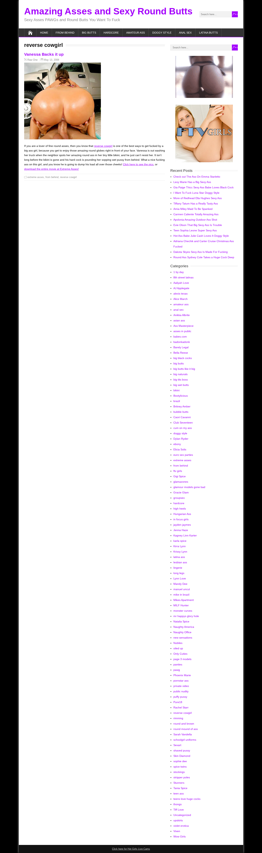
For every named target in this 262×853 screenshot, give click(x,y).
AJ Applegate (181, 288)
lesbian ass (180, 562)
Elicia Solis (179, 449)
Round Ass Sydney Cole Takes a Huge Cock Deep (203, 257)
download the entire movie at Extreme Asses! (51, 168)
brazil (176, 401)
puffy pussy (180, 696)
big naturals (180, 374)
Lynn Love (179, 578)
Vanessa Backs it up (44, 54)
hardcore (111, 32)
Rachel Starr (181, 707)
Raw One (32, 60)
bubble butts (180, 411)
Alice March (180, 298)
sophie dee (180, 761)
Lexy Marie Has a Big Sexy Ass (192, 182)
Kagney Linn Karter (185, 535)
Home (44, 32)
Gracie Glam (181, 492)
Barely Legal (181, 347)
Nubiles (177, 643)
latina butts (208, 32)
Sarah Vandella (182, 734)
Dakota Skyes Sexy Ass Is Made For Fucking (200, 251)
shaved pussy (181, 750)
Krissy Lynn (180, 551)
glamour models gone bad (189, 487)
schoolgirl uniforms (184, 739)
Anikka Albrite (181, 315)
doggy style (161, 32)
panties (177, 664)
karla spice (179, 540)
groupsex (179, 497)
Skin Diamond (181, 755)
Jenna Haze (180, 530)
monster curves (182, 610)
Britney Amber (181, 406)
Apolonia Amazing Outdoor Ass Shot (195, 219)
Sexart (177, 745)
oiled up (178, 648)
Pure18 (177, 702)
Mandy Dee (180, 583)
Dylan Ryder (180, 438)
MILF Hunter (181, 605)
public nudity (181, 691)
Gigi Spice (179, 476)
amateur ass (135, 32)
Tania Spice (180, 788)
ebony (177, 444)
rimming (178, 718)
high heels (179, 508)
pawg (176, 669)
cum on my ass (182, 427)
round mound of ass (185, 729)
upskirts (178, 820)
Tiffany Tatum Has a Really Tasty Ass (195, 203)
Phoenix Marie (182, 675)
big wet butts (181, 384)
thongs (177, 804)
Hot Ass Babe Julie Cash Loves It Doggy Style (201, 235)
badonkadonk (181, 341)
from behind (65, 32)
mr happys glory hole (186, 616)
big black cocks (182, 358)
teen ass (178, 793)
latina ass (179, 556)
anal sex (185, 32)
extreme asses (35, 177)
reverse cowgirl (103, 145)
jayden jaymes (182, 524)
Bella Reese (180, 352)
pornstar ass (181, 680)
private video (181, 686)
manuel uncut (181, 589)
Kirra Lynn (179, 546)
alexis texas (180, 293)
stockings (179, 772)
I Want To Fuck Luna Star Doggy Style (196, 192)
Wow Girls (179, 836)
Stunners (178, 782)
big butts (89, 32)
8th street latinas (183, 277)
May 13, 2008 (51, 59)
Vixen (176, 831)
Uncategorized (182, 815)
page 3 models (182, 659)
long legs (178, 573)
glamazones (180, 481)
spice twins (180, 766)
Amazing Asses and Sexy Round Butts (108, 11)
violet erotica (181, 825)
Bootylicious (180, 395)
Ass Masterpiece (183, 325)
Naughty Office (182, 632)
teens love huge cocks (186, 798)
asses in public (182, 331)
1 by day (178, 272)
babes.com (180, 336)
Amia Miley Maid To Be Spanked (193, 208)
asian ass (179, 320)
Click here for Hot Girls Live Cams (131, 848)
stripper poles (181, 777)
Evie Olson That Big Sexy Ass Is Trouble (197, 225)
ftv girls (177, 470)
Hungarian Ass (182, 513)
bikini (176, 390)
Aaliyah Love (181, 282)
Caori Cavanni (182, 417)
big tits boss (180, 379)
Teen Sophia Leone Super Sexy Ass (195, 230)
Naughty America (183, 626)
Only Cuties (180, 653)
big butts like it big (184, 368)
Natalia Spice (181, 621)
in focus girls (181, 519)
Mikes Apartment (183, 599)
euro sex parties (183, 454)
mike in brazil (181, 594)
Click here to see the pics (138, 164)
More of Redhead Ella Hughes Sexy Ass (197, 198)
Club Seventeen (183, 422)
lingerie (177, 567)
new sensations (182, 637)
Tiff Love (178, 809)
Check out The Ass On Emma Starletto (196, 176)
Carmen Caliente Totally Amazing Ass (195, 214)
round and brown (183, 723)
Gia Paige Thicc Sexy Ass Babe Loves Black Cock (203, 187)
